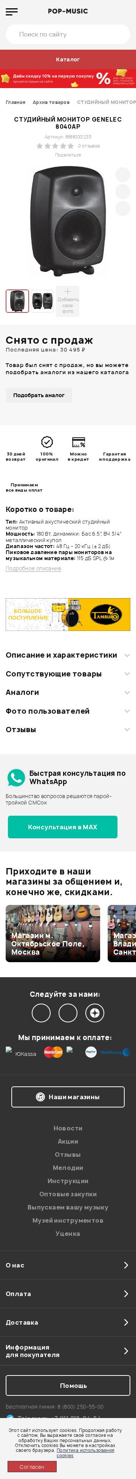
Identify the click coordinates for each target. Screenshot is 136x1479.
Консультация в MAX (62, 827)
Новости (68, 1128)
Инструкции (68, 1181)
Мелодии (68, 1168)
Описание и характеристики (61, 655)
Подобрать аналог (39, 395)
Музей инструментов (68, 1220)
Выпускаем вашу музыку (68, 1207)
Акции (68, 1141)
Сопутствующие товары (54, 674)
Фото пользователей (48, 711)
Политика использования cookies (85, 1452)
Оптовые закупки (68, 1194)
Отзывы (21, 729)
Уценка (68, 1233)
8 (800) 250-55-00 (80, 1406)
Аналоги (22, 692)
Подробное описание (33, 568)
